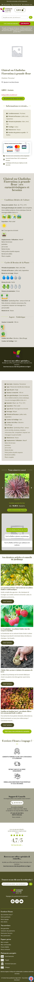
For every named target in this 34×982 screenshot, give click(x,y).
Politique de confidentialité (15, 971)
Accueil (4, 28)
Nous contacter (5, 949)
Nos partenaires (5, 935)
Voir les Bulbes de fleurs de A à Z (17, 530)
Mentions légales (5, 971)
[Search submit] (30, 17)
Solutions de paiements (8, 931)
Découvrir (17, 509)
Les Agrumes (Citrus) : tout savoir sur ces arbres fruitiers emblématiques (17, 588)
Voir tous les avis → (17, 845)
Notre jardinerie (5, 917)
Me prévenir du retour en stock (13, 98)
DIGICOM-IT (17, 980)
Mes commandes (6, 945)
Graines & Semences (13, 28)
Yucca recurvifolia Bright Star (17, 503)
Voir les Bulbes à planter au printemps (17, 536)
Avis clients (4, 922)
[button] (30, 10)
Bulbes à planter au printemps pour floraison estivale (16, 29)
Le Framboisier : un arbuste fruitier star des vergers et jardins (15, 630)
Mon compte (4, 942)
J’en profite (25, 23)
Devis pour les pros (6, 933)
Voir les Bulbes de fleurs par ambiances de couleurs (17, 544)
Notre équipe (5, 919)
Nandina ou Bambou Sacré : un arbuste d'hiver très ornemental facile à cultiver (16, 712)
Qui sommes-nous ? (7, 914)
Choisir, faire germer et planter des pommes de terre (17, 671)
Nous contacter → (17, 817)
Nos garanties (5, 928)
